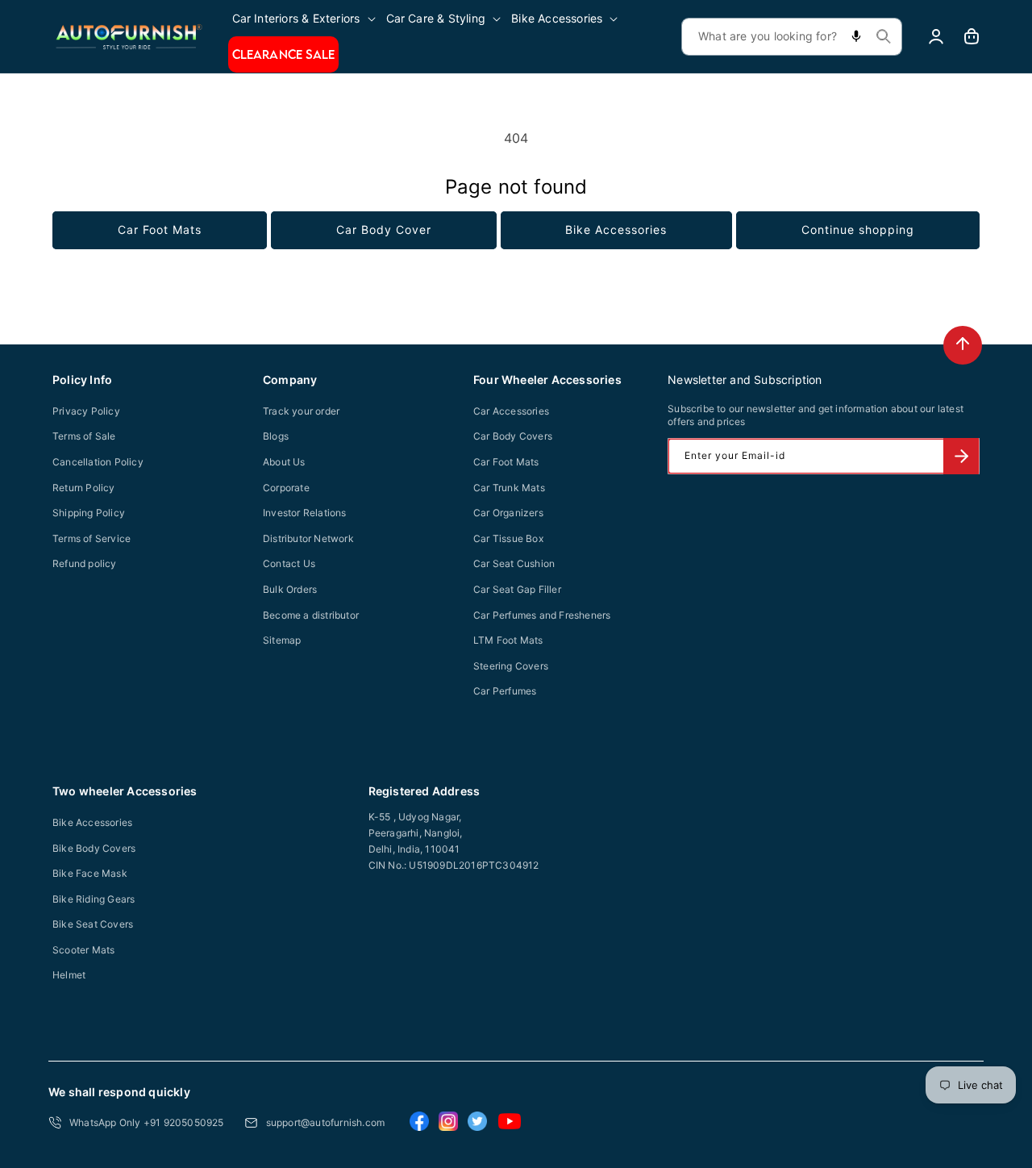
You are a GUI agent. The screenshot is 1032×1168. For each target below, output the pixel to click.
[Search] (883, 36)
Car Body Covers (512, 436)
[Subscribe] (961, 456)
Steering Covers (510, 666)
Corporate (286, 488)
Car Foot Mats (160, 229)
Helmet (68, 975)
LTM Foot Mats (508, 640)
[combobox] (791, 37)
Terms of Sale (84, 436)
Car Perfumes (504, 691)
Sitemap (282, 640)
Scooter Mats (83, 950)
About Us (284, 462)
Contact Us (289, 563)
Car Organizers (508, 513)
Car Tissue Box (508, 538)
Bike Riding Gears (93, 899)
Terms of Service (91, 538)
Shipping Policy (88, 513)
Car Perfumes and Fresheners (541, 615)
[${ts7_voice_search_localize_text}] (856, 37)
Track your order (301, 411)
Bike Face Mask (89, 873)
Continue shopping (857, 229)
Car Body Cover (383, 229)
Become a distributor (311, 615)
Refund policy (84, 563)
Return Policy (83, 488)
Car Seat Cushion (514, 563)
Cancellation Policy (98, 462)
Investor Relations (305, 513)
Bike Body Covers (93, 848)
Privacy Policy (86, 411)
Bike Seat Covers (92, 924)
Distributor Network (308, 538)
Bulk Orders (290, 589)
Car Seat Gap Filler (517, 589)
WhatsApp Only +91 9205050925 (146, 1122)
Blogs (276, 436)
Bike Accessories (616, 229)
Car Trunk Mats (509, 488)
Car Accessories (511, 411)
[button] (305, 18)
